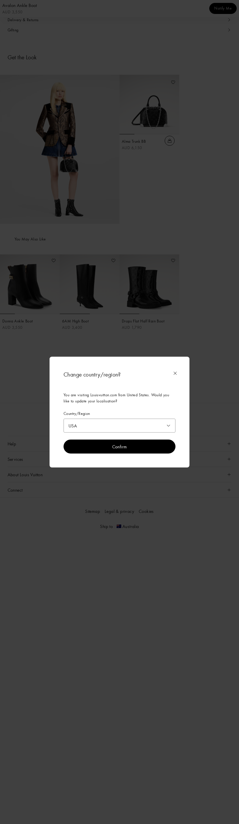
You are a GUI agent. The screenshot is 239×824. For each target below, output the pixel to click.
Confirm (119, 446)
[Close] (175, 373)
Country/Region (77, 413)
